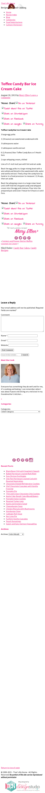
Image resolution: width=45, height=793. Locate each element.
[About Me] (10, 382)
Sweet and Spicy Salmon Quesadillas (21, 524)
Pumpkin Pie (11, 491)
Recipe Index (11, 14)
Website (4, 345)
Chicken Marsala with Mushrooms (20, 508)
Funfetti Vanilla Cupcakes (17, 519)
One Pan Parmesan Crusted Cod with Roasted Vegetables (21, 479)
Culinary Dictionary (14, 24)
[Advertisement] (22, 53)
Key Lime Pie (11, 516)
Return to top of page (10, 767)
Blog (8, 17)
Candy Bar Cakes (21, 248)
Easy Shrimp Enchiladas (16, 476)
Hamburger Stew (13, 511)
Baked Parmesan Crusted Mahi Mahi (21, 473)
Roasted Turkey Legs (15, 501)
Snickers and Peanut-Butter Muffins (17, 241)
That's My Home (8, 3)
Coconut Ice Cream (9, 243)
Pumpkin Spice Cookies (16, 498)
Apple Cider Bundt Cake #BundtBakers (22, 496)
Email (4, 340)
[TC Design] (22, 791)
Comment (5, 314)
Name (4, 335)
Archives (4, 534)
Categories (10, 19)
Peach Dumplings (13, 521)
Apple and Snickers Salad (16, 503)
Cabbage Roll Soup (14, 514)
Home (8, 12)
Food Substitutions (14, 22)
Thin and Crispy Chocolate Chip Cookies (23, 493)
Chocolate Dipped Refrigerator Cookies (23, 483)
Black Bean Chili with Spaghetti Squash (22, 471)
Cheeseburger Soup (14, 506)
